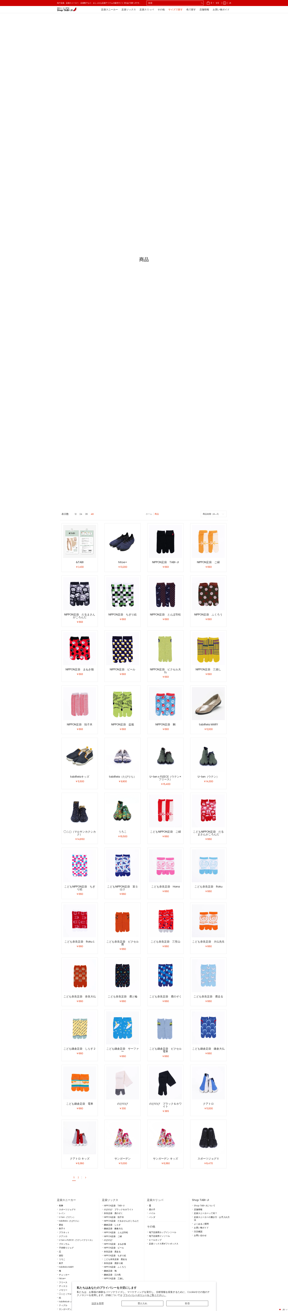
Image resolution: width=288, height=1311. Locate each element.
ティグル (63, 1305)
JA (230, 3)
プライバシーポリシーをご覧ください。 (144, 1295)
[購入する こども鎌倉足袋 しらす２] (79, 1027)
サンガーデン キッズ (165, 1158)
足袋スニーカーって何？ (205, 1213)
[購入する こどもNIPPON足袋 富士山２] (122, 865)
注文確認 (198, 1231)
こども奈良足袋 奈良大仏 (79, 996)
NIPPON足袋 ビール (122, 669)
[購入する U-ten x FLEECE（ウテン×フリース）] (165, 755)
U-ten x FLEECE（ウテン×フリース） (165, 778)
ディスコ (63, 1286)
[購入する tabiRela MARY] (208, 703)
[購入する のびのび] (122, 1082)
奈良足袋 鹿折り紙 (113, 1263)
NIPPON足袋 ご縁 (208, 562)
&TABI (80, 562)
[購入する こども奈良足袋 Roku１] (79, 920)
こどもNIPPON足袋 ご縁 (165, 832)
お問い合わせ (200, 1235)
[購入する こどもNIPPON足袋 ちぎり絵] (79, 865)
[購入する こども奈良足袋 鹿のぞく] (165, 975)
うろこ (122, 832)
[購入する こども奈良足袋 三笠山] (165, 920)
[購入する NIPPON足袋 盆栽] (122, 703)
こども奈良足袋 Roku (208, 886)
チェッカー (64, 1274)
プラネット (64, 1232)
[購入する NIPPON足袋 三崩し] (208, 648)
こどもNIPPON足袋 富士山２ (122, 888)
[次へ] (85, 1177)
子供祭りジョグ (66, 1247)
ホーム (149, 513)
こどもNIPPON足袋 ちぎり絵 (79, 888)
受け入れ (142, 1303)
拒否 (187, 1303)
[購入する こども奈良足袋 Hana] (165, 865)
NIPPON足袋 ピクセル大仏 (165, 670)
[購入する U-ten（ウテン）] (208, 755)
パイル (152, 1213)
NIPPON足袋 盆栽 (122, 724)
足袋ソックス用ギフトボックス (163, 1243)
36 (86, 514)
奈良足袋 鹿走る (112, 1251)
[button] (283, 1309)
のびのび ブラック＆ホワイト (165, 1105)
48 (92, 514)
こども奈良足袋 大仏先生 (208, 941)
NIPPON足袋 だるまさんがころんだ (79, 616)
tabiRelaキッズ (79, 776)
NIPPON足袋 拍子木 (79, 724)
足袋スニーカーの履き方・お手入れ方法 (212, 1219)
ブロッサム (64, 1244)
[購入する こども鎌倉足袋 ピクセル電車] (165, 1027)
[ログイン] (225, 3)
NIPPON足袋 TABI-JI (165, 562)
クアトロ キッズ (80, 1158)
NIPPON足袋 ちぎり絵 (122, 614)
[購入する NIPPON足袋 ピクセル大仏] (165, 648)
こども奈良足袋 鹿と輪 (122, 996)
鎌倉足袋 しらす (112, 1224)
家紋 (61, 1224)
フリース (63, 1282)
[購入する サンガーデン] (122, 1137)
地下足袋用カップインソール (162, 1232)
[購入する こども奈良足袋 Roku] (208, 865)
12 (75, 514)
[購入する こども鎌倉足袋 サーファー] (122, 1027)
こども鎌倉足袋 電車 (79, 1104)
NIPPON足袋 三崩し (208, 669)
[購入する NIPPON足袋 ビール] (122, 648)
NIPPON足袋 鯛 (165, 724)
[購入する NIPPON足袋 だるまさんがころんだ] (79, 593)
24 (81, 514)
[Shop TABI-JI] (66, 9)
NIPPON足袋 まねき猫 (80, 669)
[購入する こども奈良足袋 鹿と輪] (122, 975)
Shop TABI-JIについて (204, 1205)
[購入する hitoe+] (122, 541)
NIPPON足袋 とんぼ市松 (165, 614)
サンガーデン (122, 1158)
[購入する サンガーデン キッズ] (165, 1137)
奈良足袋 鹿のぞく (113, 1213)
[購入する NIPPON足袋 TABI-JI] (165, 541)
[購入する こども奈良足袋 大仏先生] (208, 920)
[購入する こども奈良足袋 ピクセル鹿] (122, 920)
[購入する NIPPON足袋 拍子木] (79, 703)
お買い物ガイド (201, 1227)
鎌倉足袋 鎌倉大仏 (113, 1228)
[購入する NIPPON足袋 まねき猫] (79, 648)
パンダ (152, 1217)
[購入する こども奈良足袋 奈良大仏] (79, 975)
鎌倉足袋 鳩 (110, 1270)
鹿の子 (152, 1209)
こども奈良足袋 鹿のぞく (165, 996)
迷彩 (61, 1255)
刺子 (61, 1263)
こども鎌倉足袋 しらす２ (79, 1049)
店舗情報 (198, 1209)
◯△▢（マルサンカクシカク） (80, 833)
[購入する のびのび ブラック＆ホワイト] (165, 1082)
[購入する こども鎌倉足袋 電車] (79, 1082)
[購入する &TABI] (79, 541)
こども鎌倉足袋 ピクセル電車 (165, 1050)
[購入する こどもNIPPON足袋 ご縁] (165, 810)
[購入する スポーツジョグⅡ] (208, 1137)
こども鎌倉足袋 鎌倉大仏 (208, 1049)
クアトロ (208, 1104)
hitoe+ (122, 562)
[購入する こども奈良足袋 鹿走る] (208, 975)
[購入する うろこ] (122, 810)
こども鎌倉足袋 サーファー (122, 1050)
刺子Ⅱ (62, 1228)
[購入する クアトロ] (208, 1082)
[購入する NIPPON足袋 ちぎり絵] (122, 593)
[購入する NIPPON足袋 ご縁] (208, 541)
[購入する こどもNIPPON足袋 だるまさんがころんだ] (208, 810)
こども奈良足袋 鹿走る (208, 996)
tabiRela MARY (208, 724)
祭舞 (61, 1205)
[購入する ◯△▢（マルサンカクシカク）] (79, 810)
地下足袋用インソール (159, 1236)
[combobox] (173, 3)
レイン (62, 1213)
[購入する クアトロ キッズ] (79, 1137)
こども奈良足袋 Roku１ (79, 941)
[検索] (201, 3)
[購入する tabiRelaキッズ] (79, 755)
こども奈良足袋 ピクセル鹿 (122, 943)
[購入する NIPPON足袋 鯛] (165, 703)
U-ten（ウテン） (208, 776)
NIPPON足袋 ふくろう (208, 614)
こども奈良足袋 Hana (165, 886)
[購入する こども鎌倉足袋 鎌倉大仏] (208, 1027)
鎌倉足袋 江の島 (112, 1274)
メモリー (63, 1290)
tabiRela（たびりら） (122, 776)
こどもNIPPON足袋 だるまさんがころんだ (208, 833)
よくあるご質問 (201, 1224)
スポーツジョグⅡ (208, 1158)
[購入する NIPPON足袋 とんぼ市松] (165, 593)
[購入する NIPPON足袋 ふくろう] (208, 593)
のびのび (122, 1104)
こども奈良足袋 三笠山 (165, 941)
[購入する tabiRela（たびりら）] (122, 755)
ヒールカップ (155, 1240)
